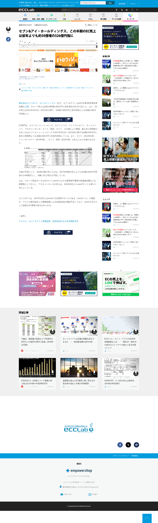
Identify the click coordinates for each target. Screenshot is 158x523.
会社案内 (95, 494)
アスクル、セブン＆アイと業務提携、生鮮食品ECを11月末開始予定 (48, 221)
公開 (27, 107)
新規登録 (122, 4)
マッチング (130, 19)
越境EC (25, 19)
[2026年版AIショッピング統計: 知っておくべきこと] (106, 114)
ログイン (133, 4)
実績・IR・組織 (48, 88)
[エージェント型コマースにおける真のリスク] (106, 125)
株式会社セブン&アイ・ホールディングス (37, 103)
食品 (30, 90)
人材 (64, 19)
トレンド (24, 88)
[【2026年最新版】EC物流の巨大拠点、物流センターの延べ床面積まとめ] (106, 102)
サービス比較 (116, 19)
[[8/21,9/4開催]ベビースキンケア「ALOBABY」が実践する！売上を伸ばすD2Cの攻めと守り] (106, 78)
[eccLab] (79, 435)
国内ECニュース (59, 88)
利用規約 (135, 456)
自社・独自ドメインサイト (85, 88)
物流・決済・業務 (38, 19)
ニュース (77, 19)
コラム (90, 19)
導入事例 (103, 19)
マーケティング (51, 19)
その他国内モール (70, 88)
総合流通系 (24, 90)
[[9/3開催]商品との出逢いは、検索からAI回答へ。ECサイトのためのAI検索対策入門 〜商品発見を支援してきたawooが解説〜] (106, 64)
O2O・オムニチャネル (35, 88)
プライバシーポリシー (121, 456)
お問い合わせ (68, 494)
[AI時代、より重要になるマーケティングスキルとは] (106, 91)
